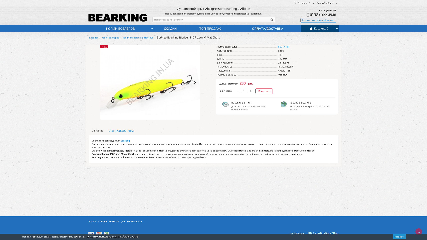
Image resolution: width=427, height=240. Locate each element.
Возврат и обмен (97, 221)
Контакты (114, 221)
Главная (93, 37)
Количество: (225, 91)
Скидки (170, 28)
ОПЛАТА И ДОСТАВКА (121, 130)
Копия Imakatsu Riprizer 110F (138, 37)
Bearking (125, 140)
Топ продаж (210, 28)
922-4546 (323, 15)
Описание (97, 130)
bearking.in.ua (297, 233)
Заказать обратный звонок (320, 20)
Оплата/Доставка (267, 28)
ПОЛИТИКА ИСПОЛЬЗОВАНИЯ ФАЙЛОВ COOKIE (112, 237)
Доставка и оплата (131, 221)
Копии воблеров (120, 28)
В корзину (264, 91)
